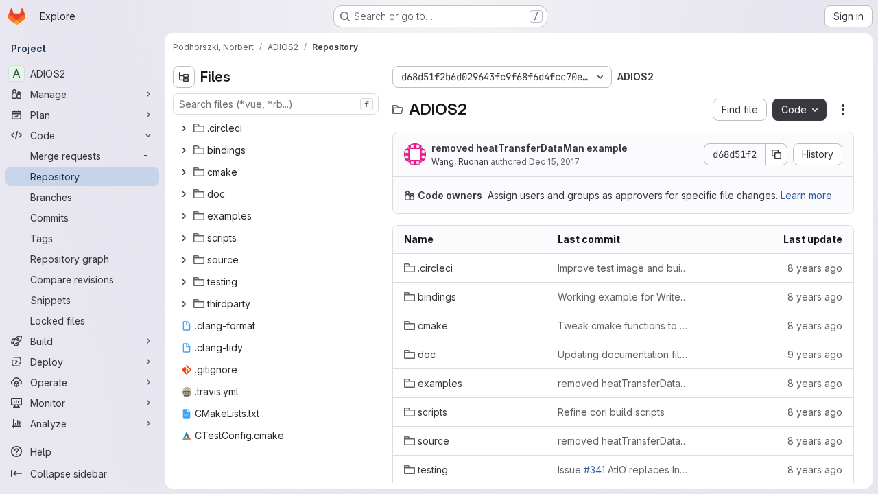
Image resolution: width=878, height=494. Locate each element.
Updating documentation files (623, 354)
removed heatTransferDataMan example (529, 148)
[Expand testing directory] (184, 282)
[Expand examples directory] (184, 216)
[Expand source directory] (184, 260)
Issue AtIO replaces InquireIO (623, 469)
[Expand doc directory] (184, 194)
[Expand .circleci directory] (184, 128)
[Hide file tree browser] (184, 77)
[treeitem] (277, 128)
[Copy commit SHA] (776, 154)
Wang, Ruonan (459, 161)
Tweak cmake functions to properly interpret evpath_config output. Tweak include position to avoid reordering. (623, 325)
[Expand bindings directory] (184, 150)
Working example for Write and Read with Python (623, 297)
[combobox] (276, 104)
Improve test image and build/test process (623, 268)
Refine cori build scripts (611, 412)
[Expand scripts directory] (184, 238)
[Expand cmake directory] (184, 172)
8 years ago (814, 268)
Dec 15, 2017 (554, 161)
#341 (594, 469)
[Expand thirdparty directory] (184, 304)
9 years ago (814, 354)
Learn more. (807, 195)
